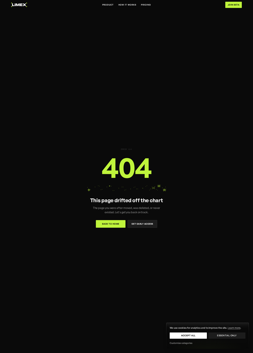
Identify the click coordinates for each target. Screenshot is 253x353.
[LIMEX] (19, 5)
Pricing (146, 4)
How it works (127, 4)
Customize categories (181, 343)
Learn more (234, 327)
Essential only (226, 335)
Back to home (110, 224)
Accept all (188, 335)
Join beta (233, 4)
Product (108, 4)
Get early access (142, 224)
